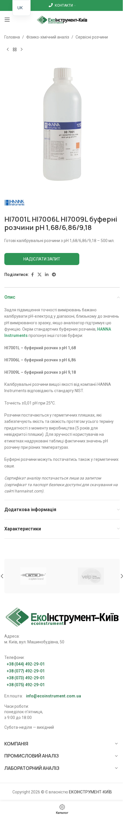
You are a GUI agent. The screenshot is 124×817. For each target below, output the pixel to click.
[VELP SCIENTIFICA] (91, 576)
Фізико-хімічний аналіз (47, 37)
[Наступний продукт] (21, 49)
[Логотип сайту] (62, 19)
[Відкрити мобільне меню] (7, 19)
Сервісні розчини (92, 37)
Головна (12, 37)
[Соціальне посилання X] (39, 275)
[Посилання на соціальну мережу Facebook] (32, 275)
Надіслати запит (41, 259)
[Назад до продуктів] (14, 49)
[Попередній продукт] (7, 49)
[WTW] (33, 576)
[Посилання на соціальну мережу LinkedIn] (46, 275)
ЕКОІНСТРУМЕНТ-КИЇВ (90, 792)
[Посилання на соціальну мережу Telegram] (54, 275)
